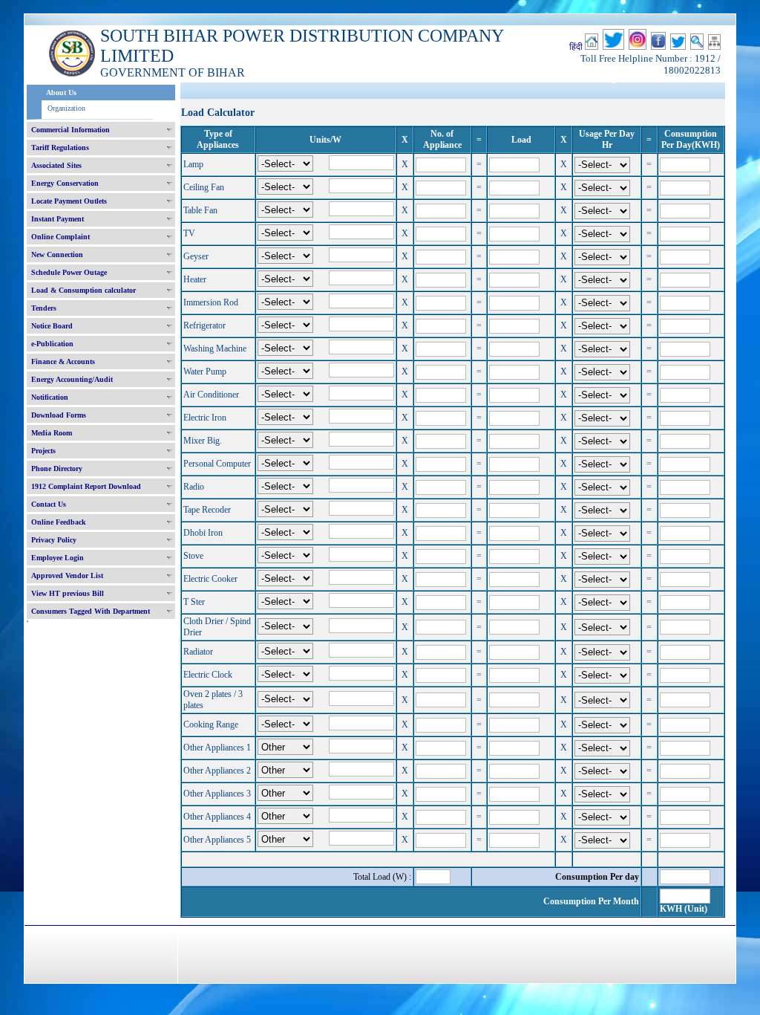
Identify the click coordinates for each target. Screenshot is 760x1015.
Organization (66, 108)
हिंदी (576, 47)
